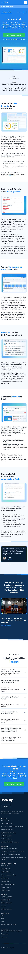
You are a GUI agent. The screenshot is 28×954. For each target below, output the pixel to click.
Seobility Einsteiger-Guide (8, 924)
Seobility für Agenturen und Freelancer (12, 851)
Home (3, 6)
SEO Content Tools (6, 836)
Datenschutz (5, 934)
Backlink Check (5, 872)
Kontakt (6, 806)
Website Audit (7, 12)
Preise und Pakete (6, 896)
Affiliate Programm (6, 903)
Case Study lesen (6, 625)
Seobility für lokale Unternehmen (11, 854)
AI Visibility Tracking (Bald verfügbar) (12, 826)
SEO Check (12, 176)
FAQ (2, 921)
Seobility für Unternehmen (9, 848)
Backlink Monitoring (7, 829)
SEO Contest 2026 (6, 909)
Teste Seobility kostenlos (14, 35)
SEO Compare (5, 890)
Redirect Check (5, 881)
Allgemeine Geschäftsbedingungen (11, 931)
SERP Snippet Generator (8, 884)
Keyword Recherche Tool (8, 875)
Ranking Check (5, 868)
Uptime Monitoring (6, 839)
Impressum (4, 937)
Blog (2, 915)
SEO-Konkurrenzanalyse (8, 832)
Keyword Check (5, 887)
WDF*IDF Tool (5, 878)
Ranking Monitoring (7, 823)
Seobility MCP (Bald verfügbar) (10, 842)
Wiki (2, 918)
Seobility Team (5, 899)
